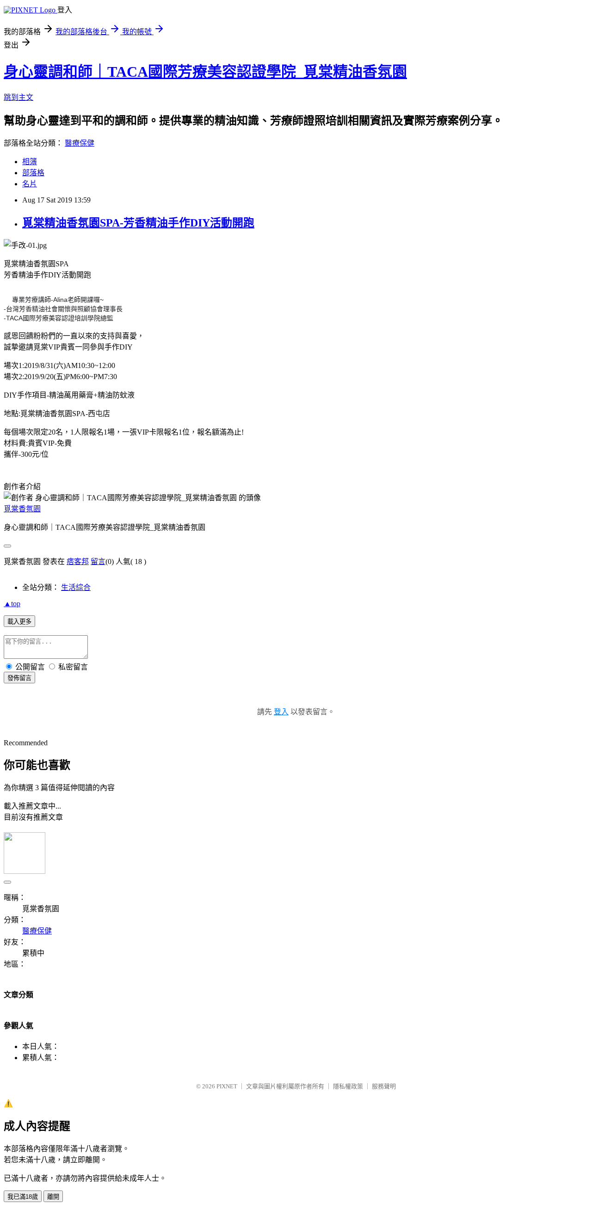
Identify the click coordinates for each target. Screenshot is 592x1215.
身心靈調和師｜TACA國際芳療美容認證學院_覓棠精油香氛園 (205, 71)
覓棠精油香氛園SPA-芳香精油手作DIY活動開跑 (138, 223)
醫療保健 (79, 143)
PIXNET (226, 1086)
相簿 (29, 162)
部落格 (33, 173)
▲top (12, 604)
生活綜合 (76, 587)
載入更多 (19, 621)
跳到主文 (18, 97)
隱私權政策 (348, 1086)
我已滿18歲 (22, 1196)
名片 (29, 184)
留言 (98, 561)
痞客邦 (78, 561)
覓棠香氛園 (22, 509)
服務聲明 (384, 1086)
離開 (53, 1196)
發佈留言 (19, 678)
